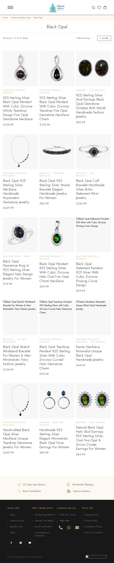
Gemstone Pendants (14, 90)
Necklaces (8, 175)
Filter (105, 38)
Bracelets (44, 173)
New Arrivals (98, 342)
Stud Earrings (97, 90)
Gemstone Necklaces (14, 173)
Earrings (81, 90)
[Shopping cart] (105, 8)
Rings (27, 256)
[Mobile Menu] (10, 7)
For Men (21, 339)
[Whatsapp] (69, 527)
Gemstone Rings (12, 256)
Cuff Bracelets (85, 174)
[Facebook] (11, 542)
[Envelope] (77, 527)
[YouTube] (29, 542)
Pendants (8, 92)
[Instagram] (20, 542)
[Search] (93, 7)
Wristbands (9, 342)
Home (5, 17)
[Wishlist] (99, 8)
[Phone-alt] (60, 527)
